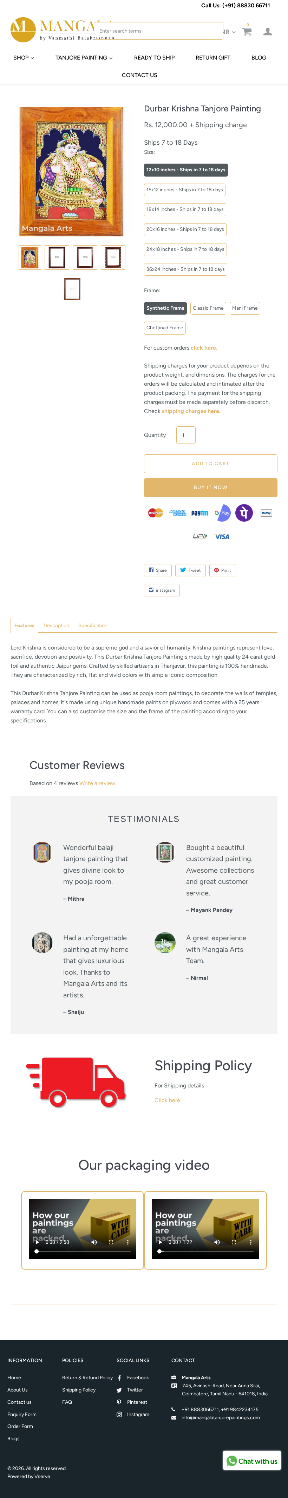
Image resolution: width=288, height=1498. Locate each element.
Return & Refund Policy (87, 1378)
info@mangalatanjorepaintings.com (221, 1418)
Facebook (138, 1378)
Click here (167, 1100)
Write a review (97, 783)
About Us (17, 1390)
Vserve (42, 1476)
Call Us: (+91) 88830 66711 (235, 5)
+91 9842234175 (239, 1410)
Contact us (19, 1402)
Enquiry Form (22, 1414)
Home (14, 1378)
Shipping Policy (79, 1390)
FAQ (67, 1402)
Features (24, 625)
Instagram (138, 1414)
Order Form (20, 1426)
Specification (92, 625)
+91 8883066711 (200, 1410)
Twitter (135, 1390)
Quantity (155, 435)
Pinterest (137, 1402)
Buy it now (211, 487)
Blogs (13, 1439)
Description (56, 625)
